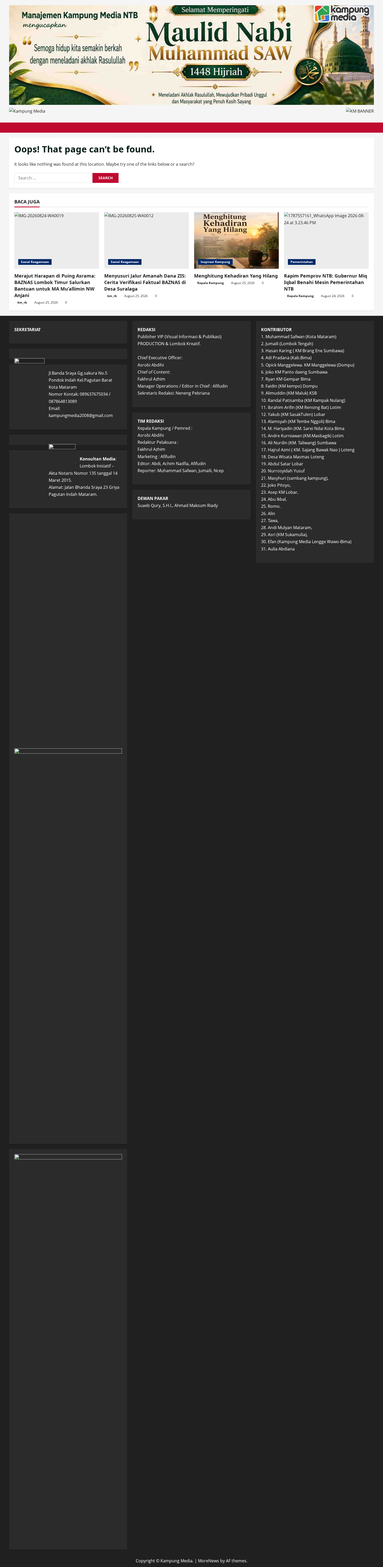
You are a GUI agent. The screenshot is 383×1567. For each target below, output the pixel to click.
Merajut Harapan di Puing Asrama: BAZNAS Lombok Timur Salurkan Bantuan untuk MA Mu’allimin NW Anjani (54, 286)
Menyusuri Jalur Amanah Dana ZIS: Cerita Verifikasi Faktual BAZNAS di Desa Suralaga (145, 282)
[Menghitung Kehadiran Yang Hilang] (236, 240)
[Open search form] (372, 128)
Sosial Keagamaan (35, 262)
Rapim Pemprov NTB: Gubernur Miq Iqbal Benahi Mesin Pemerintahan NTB (325, 282)
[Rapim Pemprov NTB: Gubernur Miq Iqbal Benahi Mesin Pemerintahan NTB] (326, 240)
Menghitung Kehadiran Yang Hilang (236, 276)
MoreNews (208, 1561)
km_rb (22, 302)
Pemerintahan (302, 262)
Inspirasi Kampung (215, 262)
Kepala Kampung (210, 283)
